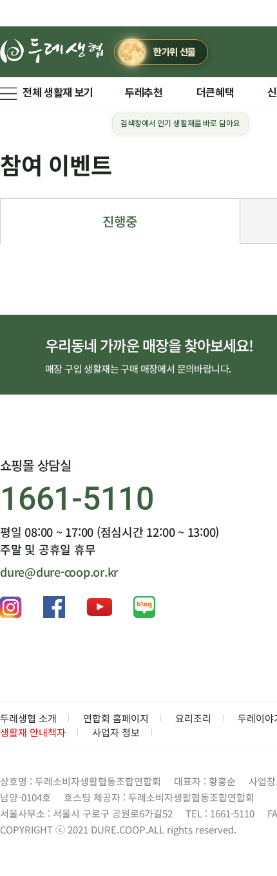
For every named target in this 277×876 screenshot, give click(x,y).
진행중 (119, 221)
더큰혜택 (215, 92)
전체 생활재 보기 (58, 92)
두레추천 (144, 92)
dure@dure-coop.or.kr (59, 571)
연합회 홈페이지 (116, 718)
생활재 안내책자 (33, 732)
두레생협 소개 (28, 718)
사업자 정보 (116, 732)
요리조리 (193, 718)
